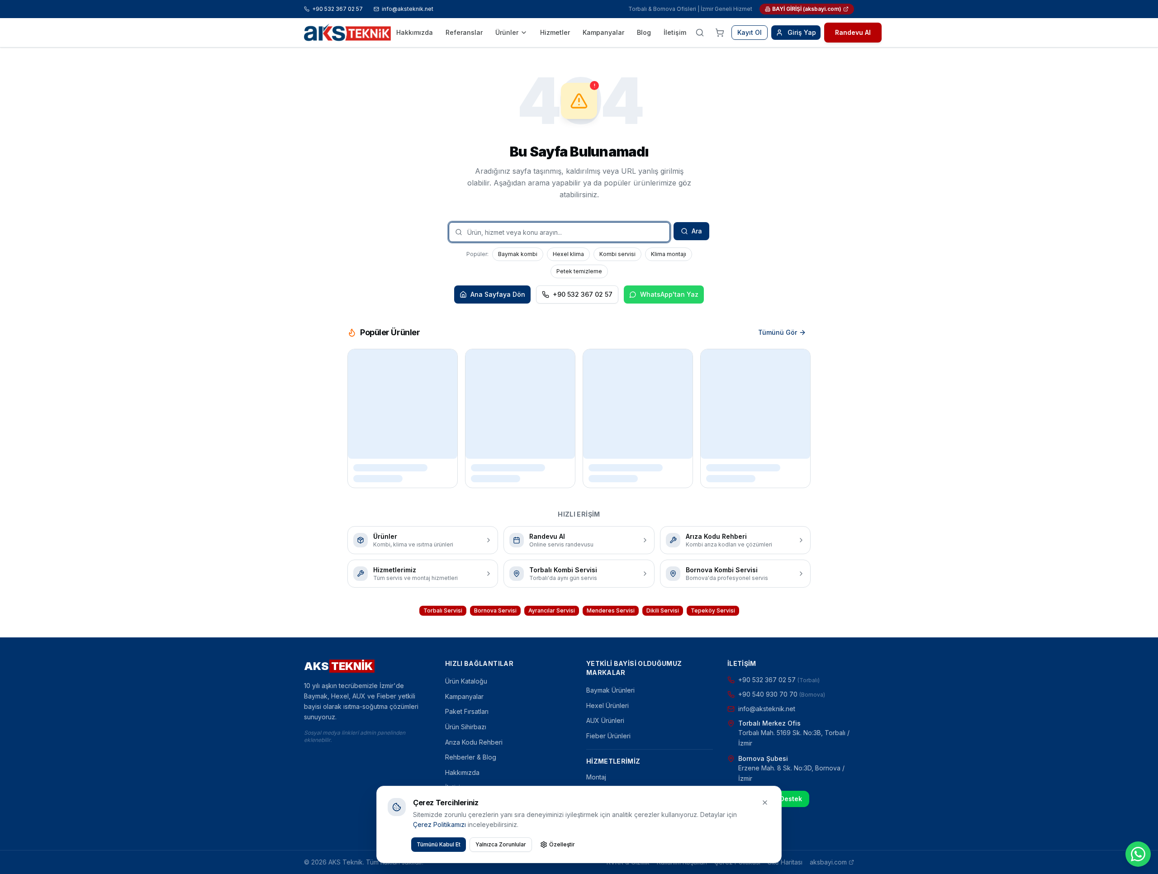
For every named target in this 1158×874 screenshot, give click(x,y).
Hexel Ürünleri (607, 705)
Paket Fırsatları (467, 711)
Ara (697, 231)
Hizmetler (555, 32)
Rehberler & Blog (470, 757)
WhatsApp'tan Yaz (669, 294)
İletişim (675, 32)
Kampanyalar (603, 32)
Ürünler (506, 32)
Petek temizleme (579, 271)
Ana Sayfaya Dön (497, 294)
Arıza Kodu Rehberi (474, 742)
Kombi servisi (617, 254)
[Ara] (700, 32)
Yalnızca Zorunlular (500, 844)
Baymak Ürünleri (610, 690)
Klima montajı (668, 254)
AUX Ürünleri (605, 720)
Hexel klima (568, 254)
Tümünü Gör (777, 332)
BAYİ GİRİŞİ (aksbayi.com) (806, 8)
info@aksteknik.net (407, 8)
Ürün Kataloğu (466, 681)
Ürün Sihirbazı (465, 727)
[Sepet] (720, 32)
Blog (644, 32)
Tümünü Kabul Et (438, 844)
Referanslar (464, 32)
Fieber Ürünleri (608, 736)
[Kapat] (764, 802)
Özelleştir (562, 844)
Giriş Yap (802, 32)
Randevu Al (853, 32)
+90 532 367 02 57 (337, 8)
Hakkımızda (414, 32)
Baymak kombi (517, 254)
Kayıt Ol (749, 32)
